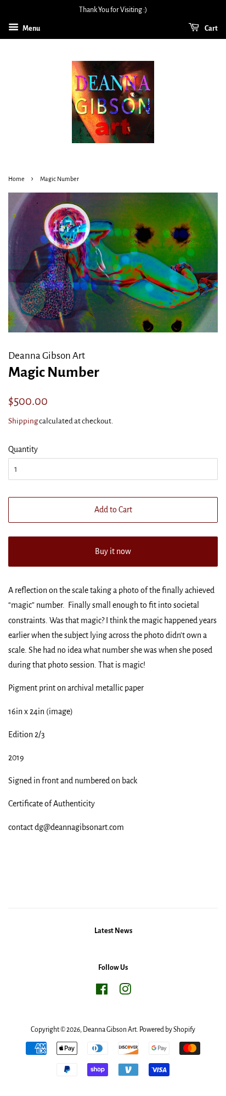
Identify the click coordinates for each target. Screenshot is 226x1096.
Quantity (23, 449)
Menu (30, 28)
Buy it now (113, 551)
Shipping (23, 421)
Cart (211, 28)
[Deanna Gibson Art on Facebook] (101, 992)
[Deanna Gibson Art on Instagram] (125, 992)
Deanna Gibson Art (110, 1029)
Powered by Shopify (167, 1029)
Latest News (113, 931)
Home (16, 179)
